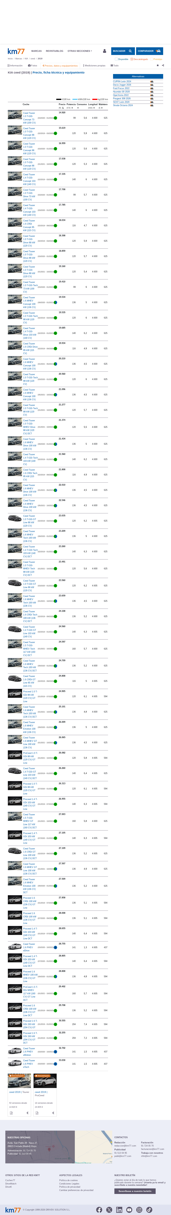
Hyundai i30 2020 (121, 91)
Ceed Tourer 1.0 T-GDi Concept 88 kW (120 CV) (29, 133)
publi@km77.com (122, 1156)
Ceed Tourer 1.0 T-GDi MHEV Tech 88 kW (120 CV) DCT (29, 568)
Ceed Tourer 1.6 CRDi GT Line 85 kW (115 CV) (29, 681)
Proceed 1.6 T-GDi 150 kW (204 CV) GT (30, 1024)
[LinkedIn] (119, 1209)
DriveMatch (10, 1183)
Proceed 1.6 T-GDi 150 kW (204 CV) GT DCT (30, 1038)
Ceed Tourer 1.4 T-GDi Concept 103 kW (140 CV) (29, 179)
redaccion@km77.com (125, 1145)
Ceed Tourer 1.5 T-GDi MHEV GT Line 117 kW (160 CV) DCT (30, 821)
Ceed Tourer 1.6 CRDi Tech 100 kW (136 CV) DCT (30, 616)
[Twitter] (109, 1209)
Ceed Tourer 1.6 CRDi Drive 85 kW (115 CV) (30, 348)
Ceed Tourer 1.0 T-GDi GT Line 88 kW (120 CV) (29, 521)
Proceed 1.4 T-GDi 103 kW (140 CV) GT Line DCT (30, 933)
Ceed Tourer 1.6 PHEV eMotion (29, 1051)
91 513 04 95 (25, 1154)
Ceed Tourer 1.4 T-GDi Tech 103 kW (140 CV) (30, 459)
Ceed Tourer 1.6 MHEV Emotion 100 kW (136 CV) (29, 727)
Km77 (16, 51)
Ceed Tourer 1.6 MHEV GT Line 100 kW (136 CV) (30, 742)
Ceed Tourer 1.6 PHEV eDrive (29, 947)
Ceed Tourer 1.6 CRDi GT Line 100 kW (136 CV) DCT (30, 853)
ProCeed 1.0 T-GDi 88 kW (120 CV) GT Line (30, 758)
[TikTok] (149, 1209)
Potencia (71, 106)
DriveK (8, 1187)
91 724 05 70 (29, 1150)
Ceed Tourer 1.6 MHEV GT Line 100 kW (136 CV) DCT (30, 869)
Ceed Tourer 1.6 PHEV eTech (29, 1063)
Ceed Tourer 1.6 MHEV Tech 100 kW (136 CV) (29, 536)
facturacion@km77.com (152, 1149)
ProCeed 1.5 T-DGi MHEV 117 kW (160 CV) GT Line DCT (30, 993)
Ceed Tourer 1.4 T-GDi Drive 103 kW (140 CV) (29, 333)
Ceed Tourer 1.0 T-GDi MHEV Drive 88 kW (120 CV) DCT (29, 427)
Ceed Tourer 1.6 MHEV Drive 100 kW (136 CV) (29, 444)
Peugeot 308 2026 (122, 98)
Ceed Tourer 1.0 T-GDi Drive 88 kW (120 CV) (29, 241)
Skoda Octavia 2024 (123, 105)
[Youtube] (129, 1209)
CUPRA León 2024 (122, 81)
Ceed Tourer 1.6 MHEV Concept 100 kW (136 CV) (29, 302)
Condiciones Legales (69, 1183)
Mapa (33, 1146)
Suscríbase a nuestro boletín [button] (135, 1191)
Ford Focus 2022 (121, 88)
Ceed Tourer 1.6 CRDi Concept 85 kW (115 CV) (29, 225)
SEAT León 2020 (121, 102)
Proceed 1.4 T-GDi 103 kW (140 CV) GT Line (30, 804)
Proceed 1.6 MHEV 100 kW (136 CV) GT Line (30, 976)
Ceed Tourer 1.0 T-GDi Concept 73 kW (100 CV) (29, 118)
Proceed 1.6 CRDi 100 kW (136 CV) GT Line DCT (29, 1010)
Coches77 (10, 1180)
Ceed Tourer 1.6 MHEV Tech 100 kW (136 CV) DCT (30, 666)
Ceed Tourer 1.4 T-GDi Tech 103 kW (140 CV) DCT (30, 551)
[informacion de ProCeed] (37, 1113)
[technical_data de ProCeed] (53, 1113)
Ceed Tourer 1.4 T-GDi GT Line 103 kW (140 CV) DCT (30, 773)
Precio (62, 106)
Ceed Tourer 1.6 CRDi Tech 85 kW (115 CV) (30, 475)
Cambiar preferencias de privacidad (76, 1190)
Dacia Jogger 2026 (122, 85)
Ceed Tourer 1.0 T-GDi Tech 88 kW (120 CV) (30, 318)
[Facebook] (99, 1209)
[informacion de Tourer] (11, 1113)
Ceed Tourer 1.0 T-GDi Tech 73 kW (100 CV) (30, 287)
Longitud (93, 106)
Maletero (103, 106)
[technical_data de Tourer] (28, 1113)
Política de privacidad (69, 1187)
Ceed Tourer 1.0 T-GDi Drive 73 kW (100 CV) (29, 195)
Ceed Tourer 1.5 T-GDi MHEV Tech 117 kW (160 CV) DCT (29, 649)
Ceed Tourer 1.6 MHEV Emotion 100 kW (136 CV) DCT (29, 886)
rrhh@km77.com (149, 1156)
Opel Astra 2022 (121, 95)
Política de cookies (68, 1180)
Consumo (82, 104)
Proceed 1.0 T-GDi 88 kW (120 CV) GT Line (30, 696)
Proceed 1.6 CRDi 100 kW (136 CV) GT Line (29, 903)
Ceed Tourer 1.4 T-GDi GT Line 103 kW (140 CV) (29, 632)
